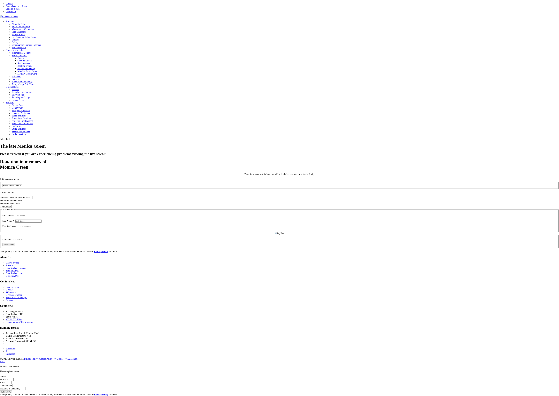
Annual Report (18, 34)
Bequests (16, 79)
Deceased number (8, 200)
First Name (8, 215)
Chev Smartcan (24, 60)
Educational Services (21, 118)
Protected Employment (22, 121)
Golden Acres (18, 100)
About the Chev (19, 24)
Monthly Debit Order (27, 71)
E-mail (3, 382)
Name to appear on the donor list (16, 197)
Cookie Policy (46, 359)
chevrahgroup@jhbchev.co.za (19, 322)
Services (10, 102)
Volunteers (16, 76)
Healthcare (17, 126)
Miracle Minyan (19, 47)
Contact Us (11, 11)
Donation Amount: (10, 179)
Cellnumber (5, 206)
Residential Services (21, 131)
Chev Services (12, 262)
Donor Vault (17, 108)
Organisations (12, 87)
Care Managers (19, 32)
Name (3, 376)
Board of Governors (21, 26)
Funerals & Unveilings (16, 6)
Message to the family (10, 388)
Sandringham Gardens (22, 92)
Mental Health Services (22, 123)
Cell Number (6, 385)
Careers (15, 39)
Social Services (19, 115)
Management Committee (23, 29)
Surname (4, 379)
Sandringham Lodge (21, 97)
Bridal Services (19, 134)
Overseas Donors (14, 295)
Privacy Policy (31, 359)
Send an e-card (13, 9)
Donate (9, 3)
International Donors (21, 53)
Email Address (9, 226)
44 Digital (59, 359)
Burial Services (19, 129)
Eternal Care (17, 105)
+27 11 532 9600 (14, 319)
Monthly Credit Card (27, 74)
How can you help (14, 50)
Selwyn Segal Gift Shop (23, 84)
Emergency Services (21, 110)
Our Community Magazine (24, 37)
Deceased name (7, 203)
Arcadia (15, 89)
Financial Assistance (21, 113)
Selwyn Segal (18, 94)
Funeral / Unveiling (26, 68)
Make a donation (19, 55)
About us (10, 21)
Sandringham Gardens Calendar (26, 45)
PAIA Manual (71, 359)
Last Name (8, 221)
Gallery (15, 42)
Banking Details (24, 66)
